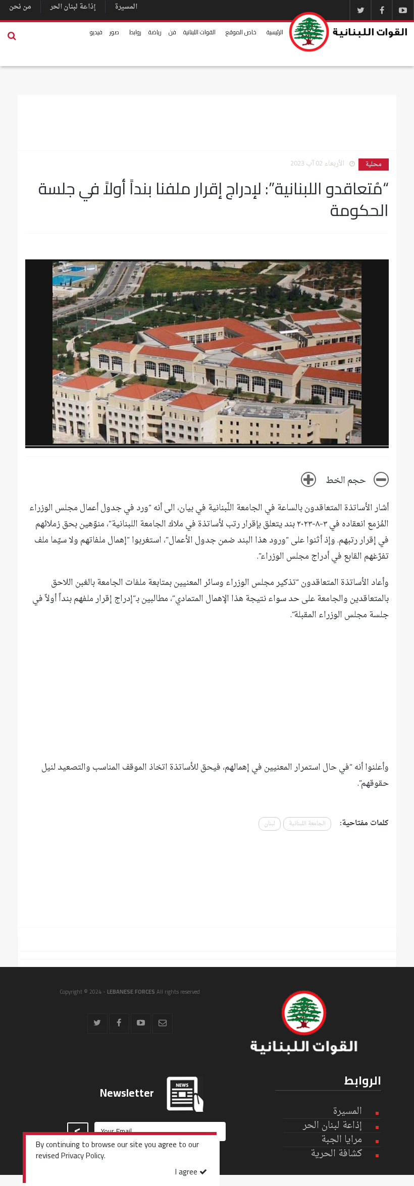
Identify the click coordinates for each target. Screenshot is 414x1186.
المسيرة (126, 7)
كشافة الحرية (336, 1154)
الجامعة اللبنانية (307, 824)
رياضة (155, 32)
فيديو (96, 32)
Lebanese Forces (348, 31)
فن (172, 32)
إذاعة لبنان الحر (73, 7)
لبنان (269, 824)
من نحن (20, 7)
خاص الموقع (241, 32)
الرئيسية (275, 32)
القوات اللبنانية (199, 32)
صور (114, 32)
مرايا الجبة (341, 1140)
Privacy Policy (82, 1156)
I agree (187, 1172)
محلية (374, 164)
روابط (135, 32)
